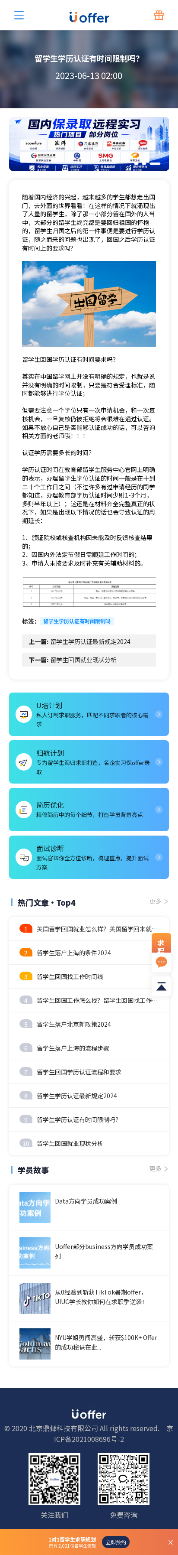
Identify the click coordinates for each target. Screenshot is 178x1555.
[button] (136, 164)
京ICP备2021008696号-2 (114, 1433)
